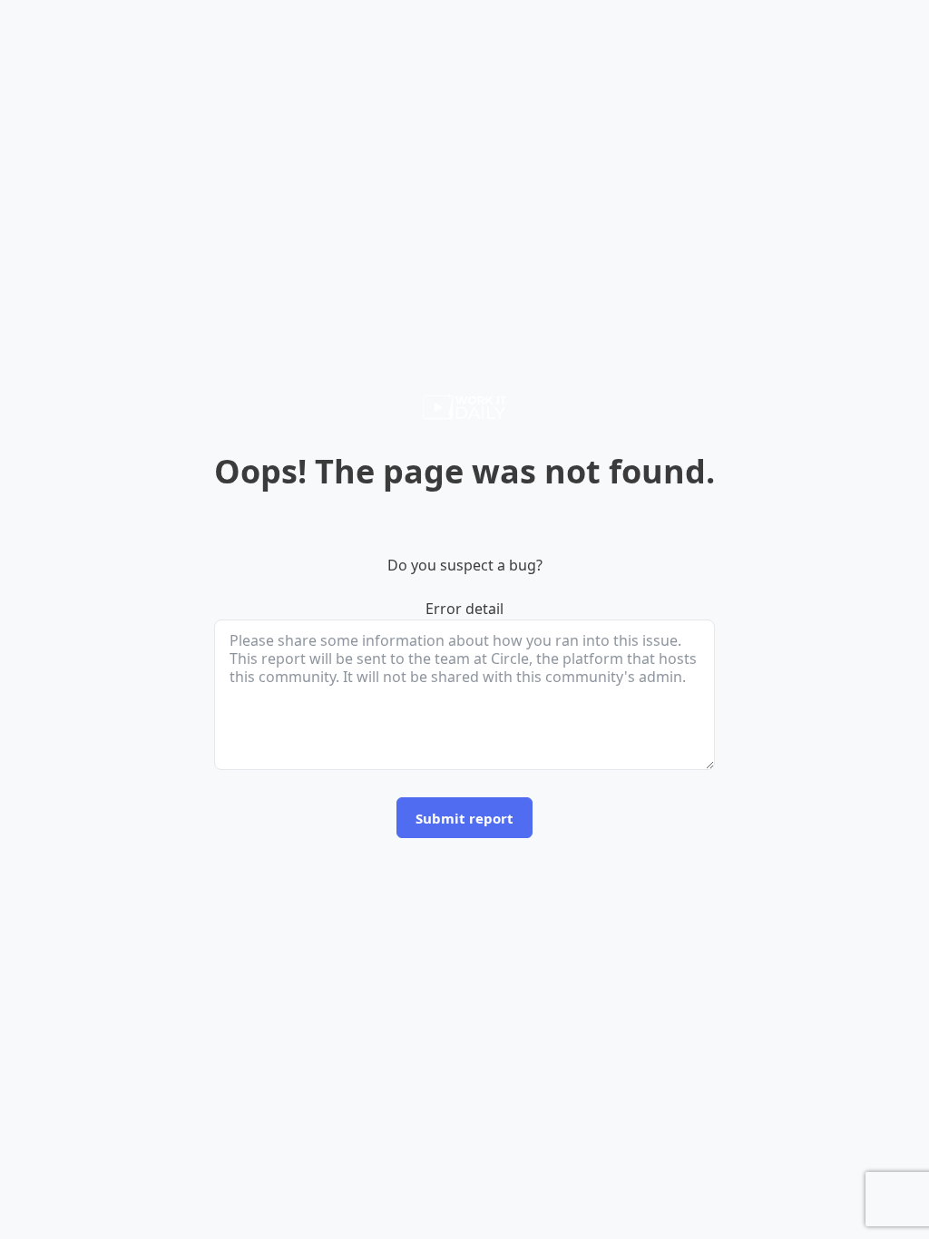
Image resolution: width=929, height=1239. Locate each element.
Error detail (464, 609)
